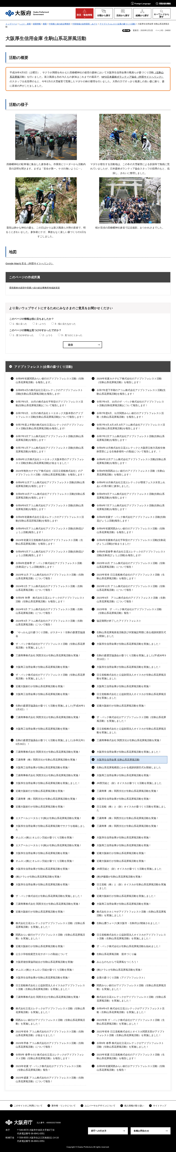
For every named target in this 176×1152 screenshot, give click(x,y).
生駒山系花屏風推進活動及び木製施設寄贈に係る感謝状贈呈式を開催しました (131, 634)
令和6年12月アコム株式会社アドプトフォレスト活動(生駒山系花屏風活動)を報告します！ (131, 461)
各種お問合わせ (141, 1131)
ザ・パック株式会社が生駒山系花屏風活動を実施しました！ (49, 896)
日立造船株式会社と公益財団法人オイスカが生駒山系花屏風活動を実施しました (131, 676)
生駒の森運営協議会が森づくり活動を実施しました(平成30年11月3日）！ (50, 707)
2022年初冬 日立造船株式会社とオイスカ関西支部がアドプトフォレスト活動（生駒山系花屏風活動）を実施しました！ (131, 1033)
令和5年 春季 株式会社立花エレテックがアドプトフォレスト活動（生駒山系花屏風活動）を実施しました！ (130, 1045)
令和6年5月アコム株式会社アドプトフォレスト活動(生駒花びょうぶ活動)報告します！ (50, 553)
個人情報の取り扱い (134, 1105)
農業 (45, 24)
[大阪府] (27, 13)
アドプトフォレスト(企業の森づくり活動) (118, 24)
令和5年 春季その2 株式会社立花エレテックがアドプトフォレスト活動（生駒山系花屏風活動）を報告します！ (50, 1056)
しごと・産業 (25, 24)
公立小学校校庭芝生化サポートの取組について (42, 954)
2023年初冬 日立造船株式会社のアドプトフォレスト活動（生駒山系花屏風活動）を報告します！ (131, 576)
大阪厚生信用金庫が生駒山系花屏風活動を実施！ (124, 798)
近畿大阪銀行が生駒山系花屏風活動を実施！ (40, 686)
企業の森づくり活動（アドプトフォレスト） (121, 977)
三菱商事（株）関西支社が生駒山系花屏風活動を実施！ (47, 759)
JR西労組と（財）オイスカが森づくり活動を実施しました (129, 783)
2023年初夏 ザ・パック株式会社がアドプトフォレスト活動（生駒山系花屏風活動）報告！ (48, 1068)
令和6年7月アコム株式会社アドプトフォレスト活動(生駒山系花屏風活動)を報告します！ (131, 507)
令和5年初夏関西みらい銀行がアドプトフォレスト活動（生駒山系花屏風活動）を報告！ (131, 1068)
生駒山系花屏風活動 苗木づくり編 (116, 954)
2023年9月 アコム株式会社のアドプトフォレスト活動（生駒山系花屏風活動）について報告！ (131, 599)
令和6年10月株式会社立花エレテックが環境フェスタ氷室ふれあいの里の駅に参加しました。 (131, 484)
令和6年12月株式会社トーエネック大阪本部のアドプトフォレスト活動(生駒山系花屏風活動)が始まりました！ (50, 461)
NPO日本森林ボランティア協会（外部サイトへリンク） (132, 77)
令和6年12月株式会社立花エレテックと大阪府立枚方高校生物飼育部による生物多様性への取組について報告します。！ (131, 449)
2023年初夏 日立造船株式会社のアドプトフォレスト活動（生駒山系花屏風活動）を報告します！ (131, 1056)
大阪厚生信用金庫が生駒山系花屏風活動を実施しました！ (129, 644)
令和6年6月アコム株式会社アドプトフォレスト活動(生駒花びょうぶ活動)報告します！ (50, 530)
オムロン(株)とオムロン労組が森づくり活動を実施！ (45, 837)
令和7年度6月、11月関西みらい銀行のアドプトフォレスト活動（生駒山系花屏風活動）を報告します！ (130, 415)
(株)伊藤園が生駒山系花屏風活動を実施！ (120, 876)
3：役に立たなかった (65, 324)
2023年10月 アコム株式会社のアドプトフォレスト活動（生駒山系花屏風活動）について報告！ (131, 565)
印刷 (127, 30)
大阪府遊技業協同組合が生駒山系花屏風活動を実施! (44, 962)
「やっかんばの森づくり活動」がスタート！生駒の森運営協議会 (50, 634)
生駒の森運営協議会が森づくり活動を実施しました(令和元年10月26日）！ (50, 742)
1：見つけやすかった (23, 335)
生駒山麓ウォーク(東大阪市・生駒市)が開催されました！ (128, 923)
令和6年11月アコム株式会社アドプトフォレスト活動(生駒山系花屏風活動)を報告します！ (50, 484)
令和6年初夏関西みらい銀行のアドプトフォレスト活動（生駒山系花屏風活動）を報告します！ (131, 530)
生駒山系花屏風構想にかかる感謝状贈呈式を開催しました (129, 767)
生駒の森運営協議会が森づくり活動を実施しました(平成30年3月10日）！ (131, 657)
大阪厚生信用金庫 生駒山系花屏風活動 (118, 759)
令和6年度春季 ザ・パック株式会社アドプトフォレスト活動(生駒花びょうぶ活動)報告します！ (49, 565)
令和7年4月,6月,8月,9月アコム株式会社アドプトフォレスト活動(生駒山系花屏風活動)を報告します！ (131, 426)
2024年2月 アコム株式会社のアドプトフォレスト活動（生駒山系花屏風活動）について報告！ (49, 588)
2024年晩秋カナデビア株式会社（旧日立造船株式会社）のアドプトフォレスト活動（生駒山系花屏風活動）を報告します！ (50, 473)
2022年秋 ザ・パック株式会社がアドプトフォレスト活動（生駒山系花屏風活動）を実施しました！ (131, 1022)
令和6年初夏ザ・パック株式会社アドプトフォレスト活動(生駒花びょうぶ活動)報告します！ (131, 519)
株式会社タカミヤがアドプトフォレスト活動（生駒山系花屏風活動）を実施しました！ (131, 913)
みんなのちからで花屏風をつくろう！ (118, 962)
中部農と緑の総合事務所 (59, 24)
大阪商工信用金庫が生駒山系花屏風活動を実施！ (43, 667)
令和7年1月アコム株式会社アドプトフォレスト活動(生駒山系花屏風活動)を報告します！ (50, 449)
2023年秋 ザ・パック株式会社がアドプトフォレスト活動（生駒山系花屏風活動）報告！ (129, 611)
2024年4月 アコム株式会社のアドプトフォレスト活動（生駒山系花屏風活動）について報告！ (49, 622)
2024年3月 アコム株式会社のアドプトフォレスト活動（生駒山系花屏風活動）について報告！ (49, 611)
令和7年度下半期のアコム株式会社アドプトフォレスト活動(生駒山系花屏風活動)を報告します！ (131, 392)
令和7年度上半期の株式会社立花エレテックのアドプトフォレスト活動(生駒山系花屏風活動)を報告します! (50, 426)
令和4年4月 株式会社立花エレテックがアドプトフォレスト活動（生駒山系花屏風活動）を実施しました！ (130, 1010)
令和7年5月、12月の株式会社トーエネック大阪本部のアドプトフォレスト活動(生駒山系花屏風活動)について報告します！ (50, 415)
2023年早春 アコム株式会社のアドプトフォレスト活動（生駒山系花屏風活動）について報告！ (50, 1045)
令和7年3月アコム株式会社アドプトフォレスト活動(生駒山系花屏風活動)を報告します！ (50, 438)
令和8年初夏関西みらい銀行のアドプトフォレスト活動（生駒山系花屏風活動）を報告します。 (50, 380)
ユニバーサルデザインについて (100, 1105)
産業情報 (37, 24)
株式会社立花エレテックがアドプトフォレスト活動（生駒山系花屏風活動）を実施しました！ (50, 925)
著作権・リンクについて (63, 1105)
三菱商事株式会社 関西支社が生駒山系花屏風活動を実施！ (48, 655)
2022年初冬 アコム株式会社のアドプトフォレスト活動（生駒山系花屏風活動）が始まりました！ (50, 1033)
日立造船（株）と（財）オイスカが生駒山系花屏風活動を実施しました (131, 886)
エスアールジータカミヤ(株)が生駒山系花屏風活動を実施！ (49, 818)
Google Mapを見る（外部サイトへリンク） (30, 263)
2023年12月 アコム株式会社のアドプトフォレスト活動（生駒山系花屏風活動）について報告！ (131, 588)
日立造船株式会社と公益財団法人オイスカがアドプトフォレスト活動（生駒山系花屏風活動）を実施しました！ (131, 936)
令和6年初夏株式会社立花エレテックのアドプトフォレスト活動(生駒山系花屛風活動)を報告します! (50, 519)
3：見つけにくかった (71, 335)
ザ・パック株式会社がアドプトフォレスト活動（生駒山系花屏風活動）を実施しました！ (50, 646)
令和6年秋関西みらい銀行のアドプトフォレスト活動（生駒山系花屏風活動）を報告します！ (131, 473)
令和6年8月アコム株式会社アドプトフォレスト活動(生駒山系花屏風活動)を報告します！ (50, 507)
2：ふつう (41, 324)
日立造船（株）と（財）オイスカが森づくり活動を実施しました (131, 808)
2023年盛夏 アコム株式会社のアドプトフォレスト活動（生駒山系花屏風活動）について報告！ (50, 1079)
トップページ (11, 24)
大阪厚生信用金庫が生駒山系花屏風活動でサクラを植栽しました (50, 828)
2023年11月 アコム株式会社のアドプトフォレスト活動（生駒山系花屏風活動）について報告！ (50, 576)
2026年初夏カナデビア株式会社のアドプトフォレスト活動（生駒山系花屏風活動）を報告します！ (129, 380)
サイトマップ (159, 1105)
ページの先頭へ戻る (168, 1120)
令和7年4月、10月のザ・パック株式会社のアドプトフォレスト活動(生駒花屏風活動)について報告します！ (130, 403)
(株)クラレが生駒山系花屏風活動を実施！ (39, 876)
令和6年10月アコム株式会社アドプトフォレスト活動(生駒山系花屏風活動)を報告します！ (50, 496)
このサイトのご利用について (28, 1105)
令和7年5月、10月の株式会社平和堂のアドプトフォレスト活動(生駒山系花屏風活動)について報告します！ (49, 403)
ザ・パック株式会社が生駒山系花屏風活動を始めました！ (129, 946)
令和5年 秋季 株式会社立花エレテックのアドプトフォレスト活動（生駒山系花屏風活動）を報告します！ (50, 599)
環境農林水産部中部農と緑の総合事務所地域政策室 (34, 288)
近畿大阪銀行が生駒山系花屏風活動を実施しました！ (126, 896)
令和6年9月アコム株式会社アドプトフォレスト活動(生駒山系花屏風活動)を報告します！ (131, 496)
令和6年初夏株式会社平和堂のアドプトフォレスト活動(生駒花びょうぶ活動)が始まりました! (131, 542)
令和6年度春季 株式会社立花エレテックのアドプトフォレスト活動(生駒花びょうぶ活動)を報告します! (131, 553)
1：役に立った (20, 324)
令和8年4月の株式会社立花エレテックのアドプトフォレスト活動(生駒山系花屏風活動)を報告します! (49, 392)
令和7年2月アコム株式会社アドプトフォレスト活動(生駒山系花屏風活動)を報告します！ (131, 438)
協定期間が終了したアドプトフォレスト (119, 620)
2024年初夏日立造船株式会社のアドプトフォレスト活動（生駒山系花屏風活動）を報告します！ (49, 542)
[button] (141, 3)
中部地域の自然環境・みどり (84, 24)
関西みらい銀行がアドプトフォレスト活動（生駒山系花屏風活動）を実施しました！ (50, 936)
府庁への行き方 (98, 1131)
